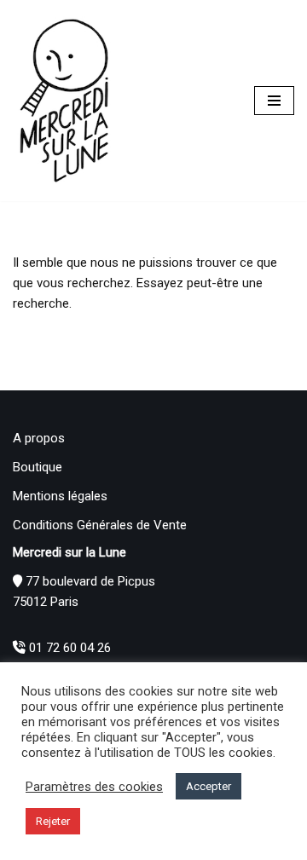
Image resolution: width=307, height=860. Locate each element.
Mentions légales (60, 496)
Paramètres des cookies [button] (94, 786)
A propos (39, 438)
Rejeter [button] (53, 821)
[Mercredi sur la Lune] (64, 100)
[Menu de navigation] (274, 100)
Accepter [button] (208, 786)
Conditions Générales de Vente (100, 525)
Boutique (37, 467)
